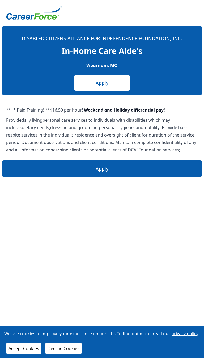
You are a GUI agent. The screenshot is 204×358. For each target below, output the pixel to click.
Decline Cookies (63, 348)
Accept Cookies (23, 348)
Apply (102, 83)
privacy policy (184, 333)
